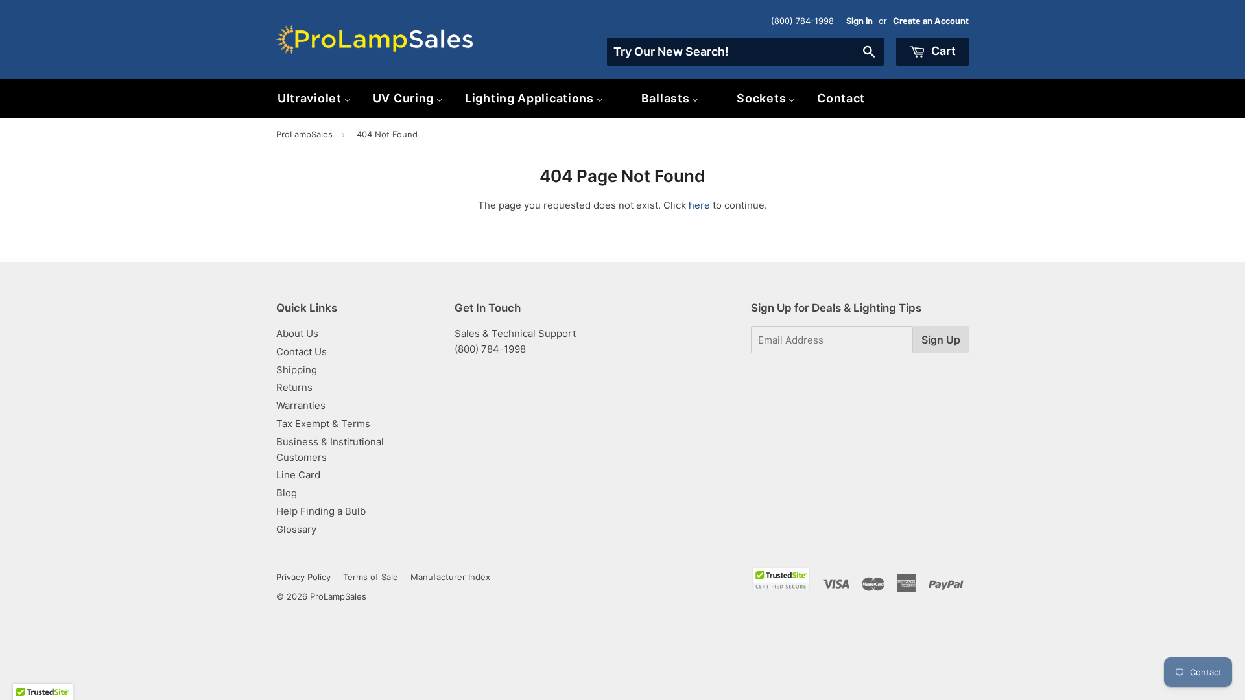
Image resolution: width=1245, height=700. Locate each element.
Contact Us (301, 351)
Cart (942, 51)
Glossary (296, 529)
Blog (286, 493)
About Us (297, 333)
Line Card (298, 475)
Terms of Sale (370, 577)
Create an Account (931, 21)
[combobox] (745, 52)
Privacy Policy (303, 577)
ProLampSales (304, 134)
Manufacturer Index (450, 577)
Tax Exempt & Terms (323, 423)
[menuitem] (314, 98)
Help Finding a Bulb (321, 511)
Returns (294, 387)
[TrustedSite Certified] (781, 579)
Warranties (301, 405)
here (699, 205)
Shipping (296, 370)
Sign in (859, 21)
